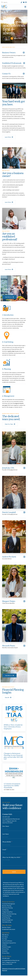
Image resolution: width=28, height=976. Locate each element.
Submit (14, 871)
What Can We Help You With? (11, 857)
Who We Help (7, 925)
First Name (5, 826)
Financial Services (8, 902)
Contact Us (6, 74)
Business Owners (8, 53)
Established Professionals (11, 63)
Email (4, 849)
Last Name (5, 834)
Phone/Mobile (6, 842)
